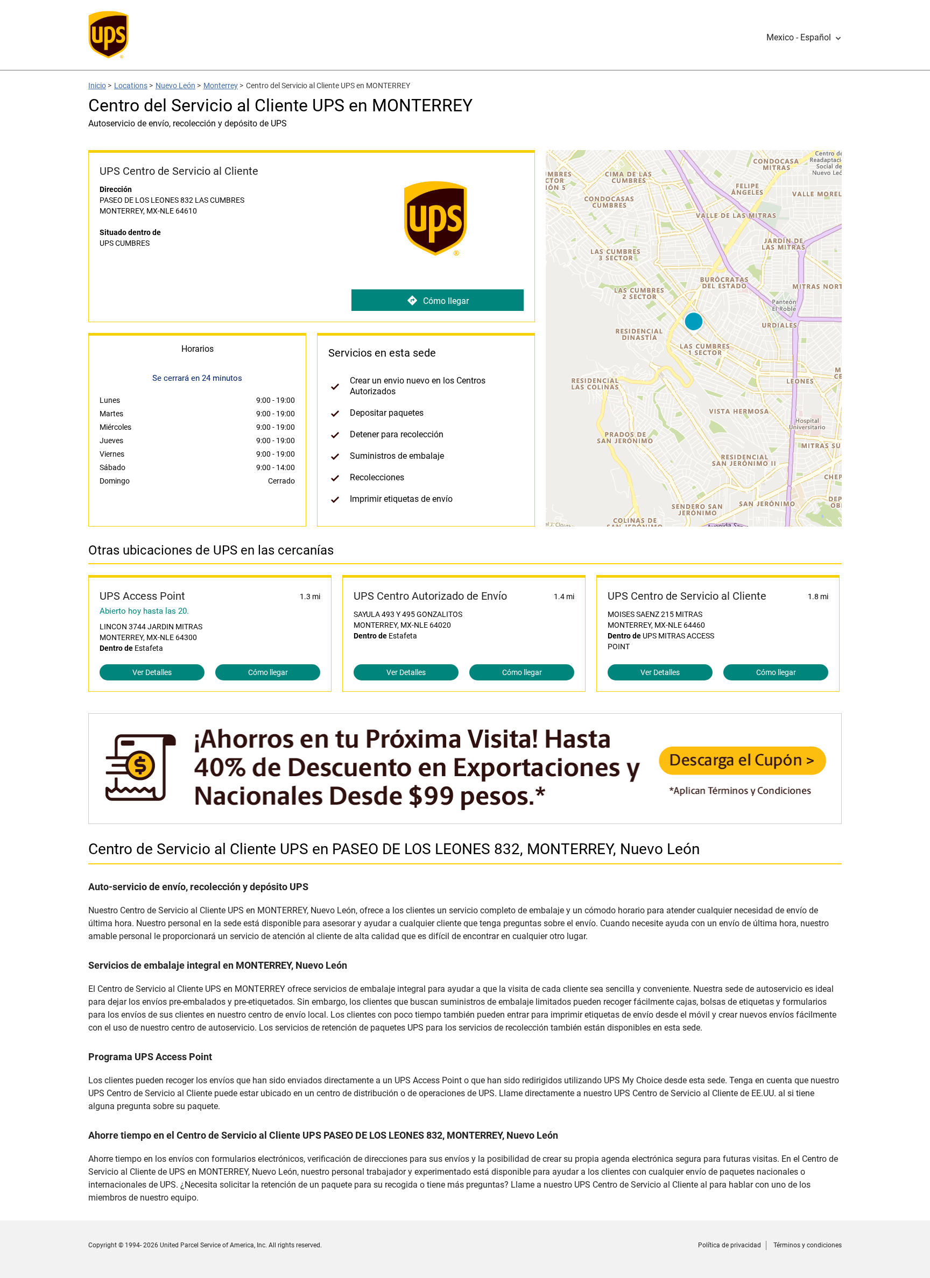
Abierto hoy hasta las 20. (144, 611)
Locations (130, 85)
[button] (804, 38)
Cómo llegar (446, 301)
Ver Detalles (152, 672)
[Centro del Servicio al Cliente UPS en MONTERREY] (465, 818)
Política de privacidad (729, 1245)
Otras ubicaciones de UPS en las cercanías (211, 550)
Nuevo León (175, 85)
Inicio (97, 85)
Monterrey (220, 85)
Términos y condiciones (807, 1245)
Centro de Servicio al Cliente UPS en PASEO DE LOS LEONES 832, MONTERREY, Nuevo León (394, 849)
